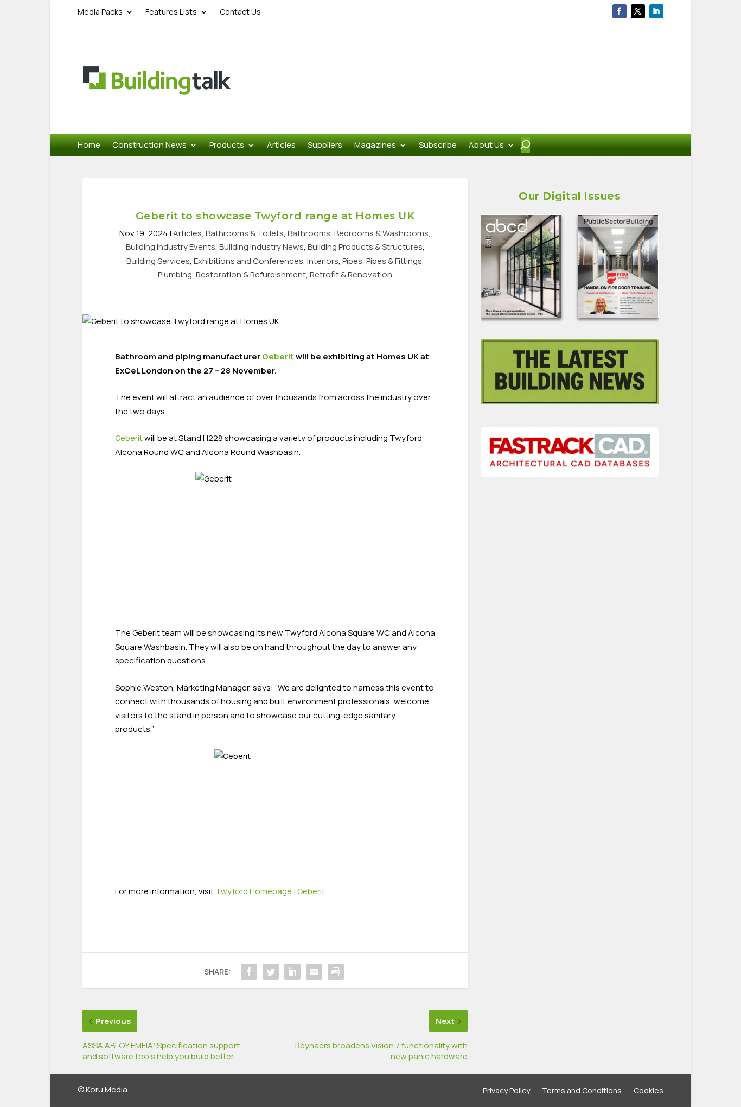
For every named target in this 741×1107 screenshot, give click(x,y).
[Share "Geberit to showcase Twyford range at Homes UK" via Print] (336, 972)
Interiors (322, 261)
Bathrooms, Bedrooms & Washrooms (358, 233)
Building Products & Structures (365, 246)
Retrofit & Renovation (351, 274)
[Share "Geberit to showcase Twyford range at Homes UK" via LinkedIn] (292, 972)
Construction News (149, 145)
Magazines (375, 145)
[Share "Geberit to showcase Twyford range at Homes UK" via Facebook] (249, 972)
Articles (281, 145)
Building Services (158, 261)
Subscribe (438, 145)
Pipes (352, 261)
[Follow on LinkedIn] (656, 11)
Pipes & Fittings (394, 261)
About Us (486, 145)
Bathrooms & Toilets (245, 233)
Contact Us (240, 12)
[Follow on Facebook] (619, 11)
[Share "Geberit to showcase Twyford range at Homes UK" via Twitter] (271, 972)
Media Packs (100, 12)
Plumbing (175, 274)
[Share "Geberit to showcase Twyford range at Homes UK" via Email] (314, 972)
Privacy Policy (506, 1091)
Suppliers (325, 145)
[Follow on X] (638, 11)
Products (226, 145)
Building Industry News (261, 246)
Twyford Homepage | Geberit (270, 891)
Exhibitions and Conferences (248, 261)
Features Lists (171, 12)
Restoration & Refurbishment (251, 274)
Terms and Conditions (582, 1091)
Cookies (648, 1091)
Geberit (278, 356)
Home (89, 145)
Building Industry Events (170, 246)
